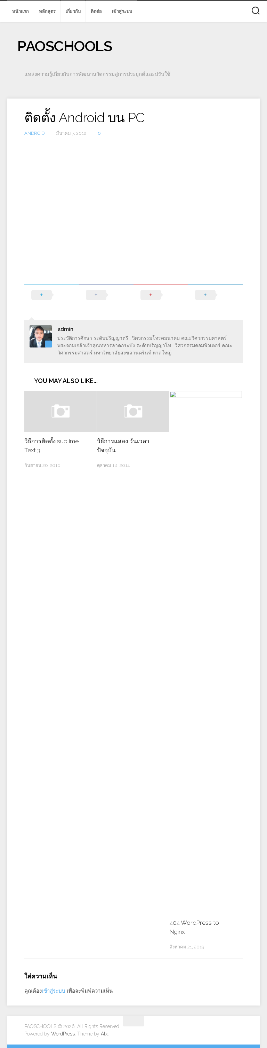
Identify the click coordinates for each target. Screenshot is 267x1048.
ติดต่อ (96, 11)
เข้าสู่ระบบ (122, 11)
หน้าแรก (20, 11)
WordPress (63, 1034)
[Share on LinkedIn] (215, 295)
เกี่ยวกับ (73, 11)
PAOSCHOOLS (64, 46)
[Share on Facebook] (106, 295)
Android (34, 133)
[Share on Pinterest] (161, 295)
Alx (104, 1034)
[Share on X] (51, 295)
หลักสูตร (47, 11)
